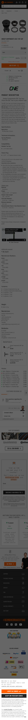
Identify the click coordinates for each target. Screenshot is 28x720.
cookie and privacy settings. (11, 686)
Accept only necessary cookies (14, 696)
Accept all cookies (12, 691)
